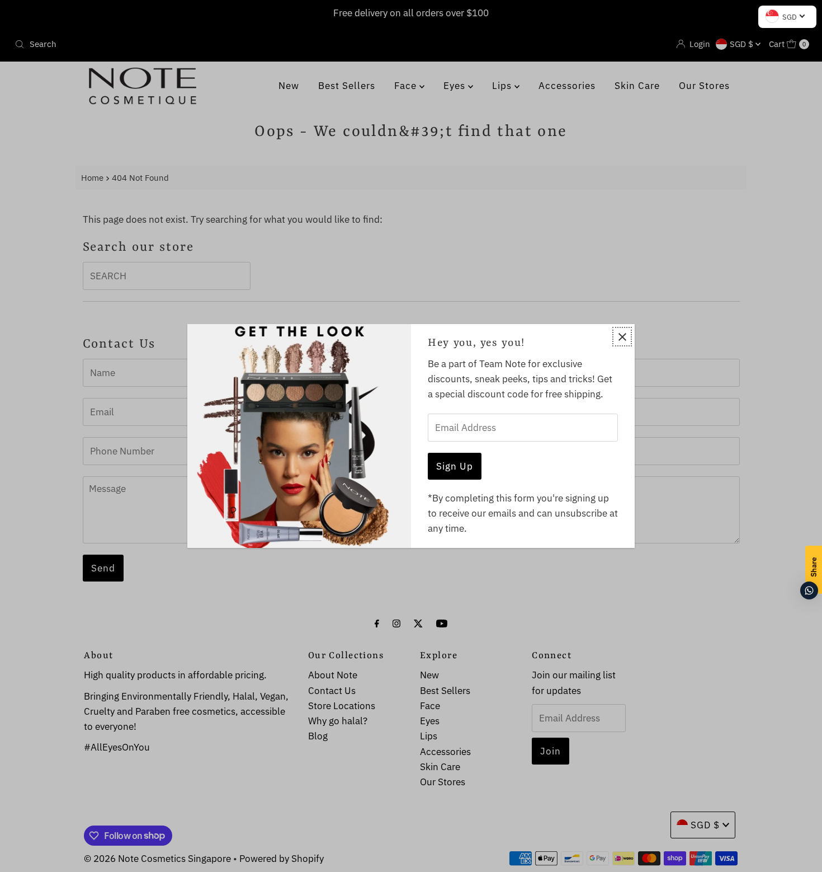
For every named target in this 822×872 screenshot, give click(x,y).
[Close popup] (622, 336)
